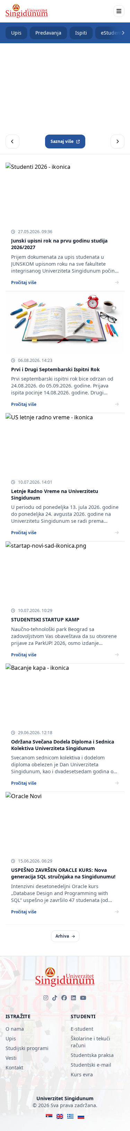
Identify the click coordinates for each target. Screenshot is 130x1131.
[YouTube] (83, 998)
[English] (60, 1116)
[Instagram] (45, 998)
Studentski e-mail (91, 1064)
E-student (82, 1028)
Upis (16, 32)
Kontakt (14, 1067)
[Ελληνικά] (70, 1116)
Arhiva (62, 936)
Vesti (11, 1058)
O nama (15, 1028)
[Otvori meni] (118, 11)
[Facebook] (64, 998)
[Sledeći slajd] (117, 141)
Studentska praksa (92, 1055)
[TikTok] (54, 998)
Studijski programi (27, 1048)
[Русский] (81, 1116)
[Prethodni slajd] (12, 141)
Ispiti (81, 32)
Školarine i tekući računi (90, 1042)
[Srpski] (49, 1116)
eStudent (111, 32)
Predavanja (48, 32)
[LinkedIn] (73, 998)
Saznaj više (62, 141)
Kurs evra (82, 1074)
